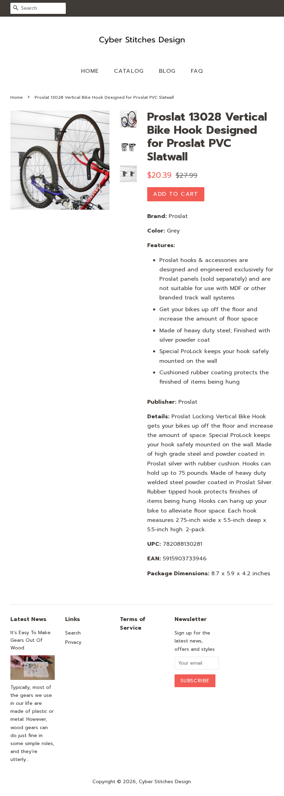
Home (90, 71)
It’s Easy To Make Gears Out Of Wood (30, 640)
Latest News (28, 619)
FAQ (197, 71)
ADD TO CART (175, 194)
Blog (167, 71)
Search (73, 633)
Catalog (129, 71)
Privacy (73, 642)
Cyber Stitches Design (165, 781)
